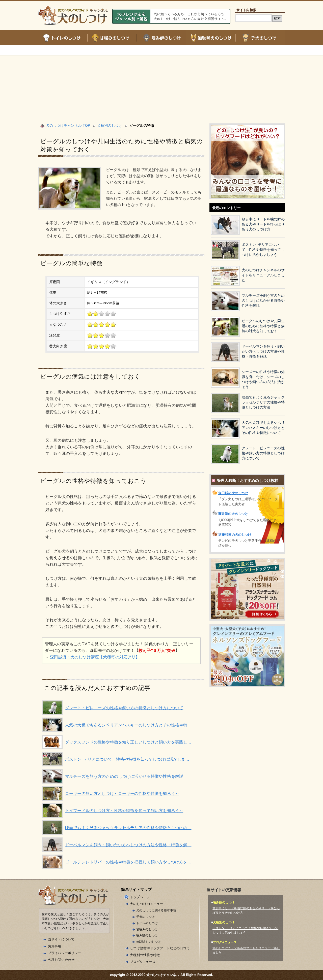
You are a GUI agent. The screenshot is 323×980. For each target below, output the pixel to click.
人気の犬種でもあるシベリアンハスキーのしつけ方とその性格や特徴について (263, 428)
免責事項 (54, 946)
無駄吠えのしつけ (148, 941)
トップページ (140, 897)
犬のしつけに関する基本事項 (156, 910)
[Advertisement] (161, 83)
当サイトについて (61, 939)
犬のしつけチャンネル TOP (68, 125)
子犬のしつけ (145, 916)
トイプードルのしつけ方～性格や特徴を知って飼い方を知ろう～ (124, 810)
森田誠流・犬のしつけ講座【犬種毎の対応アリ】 (95, 657)
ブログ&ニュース (142, 962)
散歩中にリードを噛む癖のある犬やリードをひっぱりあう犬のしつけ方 (263, 224)
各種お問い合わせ (61, 960)
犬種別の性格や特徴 (145, 955)
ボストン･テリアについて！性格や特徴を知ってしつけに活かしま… (127, 759)
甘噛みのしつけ (147, 929)
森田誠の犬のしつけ (233, 493)
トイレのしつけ (147, 923)
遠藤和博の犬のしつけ (234, 534)
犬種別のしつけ (109, 125)
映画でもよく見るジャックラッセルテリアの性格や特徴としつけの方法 (263, 402)
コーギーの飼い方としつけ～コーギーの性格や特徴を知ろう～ (122, 793)
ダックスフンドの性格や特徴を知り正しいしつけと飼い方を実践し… (128, 742)
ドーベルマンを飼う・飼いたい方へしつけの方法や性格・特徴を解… (128, 845)
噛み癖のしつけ (147, 935)
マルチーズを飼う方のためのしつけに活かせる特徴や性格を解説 (124, 776)
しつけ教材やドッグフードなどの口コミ (160, 948)
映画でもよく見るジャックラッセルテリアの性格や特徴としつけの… (128, 828)
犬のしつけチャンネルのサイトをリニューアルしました (263, 275)
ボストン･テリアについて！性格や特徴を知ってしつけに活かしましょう (263, 250)
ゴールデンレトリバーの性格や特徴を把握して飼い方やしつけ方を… (128, 862)
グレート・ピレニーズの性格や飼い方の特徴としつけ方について (124, 708)
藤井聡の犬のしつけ (233, 514)
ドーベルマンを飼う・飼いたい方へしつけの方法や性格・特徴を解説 (263, 351)
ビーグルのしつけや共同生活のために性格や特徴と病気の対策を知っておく (263, 326)
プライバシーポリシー (64, 953)
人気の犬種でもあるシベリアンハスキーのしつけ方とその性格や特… (128, 725)
